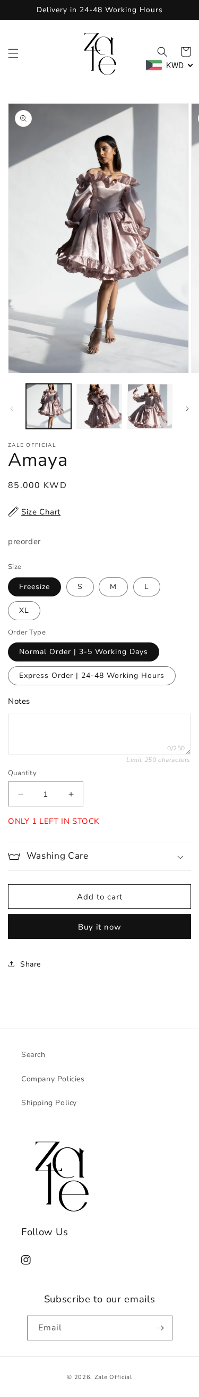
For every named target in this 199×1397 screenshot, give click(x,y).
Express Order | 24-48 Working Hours (92, 675)
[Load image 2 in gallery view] (99, 406)
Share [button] (30, 964)
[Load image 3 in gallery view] (149, 406)
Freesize (34, 587)
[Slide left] (11, 408)
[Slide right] (187, 408)
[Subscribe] (160, 1328)
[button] (13, 53)
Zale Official (113, 1377)
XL (24, 610)
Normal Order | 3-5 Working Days (83, 652)
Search (33, 1055)
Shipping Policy (49, 1103)
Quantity (22, 773)
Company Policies (53, 1079)
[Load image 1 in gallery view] (48, 406)
